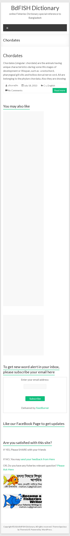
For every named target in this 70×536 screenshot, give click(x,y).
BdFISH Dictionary (35, 7)
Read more (59, 90)
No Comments (15, 90)
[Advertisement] (23, 208)
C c (45, 85)
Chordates (12, 55)
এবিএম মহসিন (13, 85)
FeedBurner (42, 407)
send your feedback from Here (38, 459)
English (51, 85)
